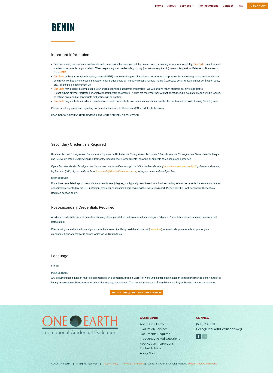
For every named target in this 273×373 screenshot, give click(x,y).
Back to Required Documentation (136, 292)
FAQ (240, 6)
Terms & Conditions (133, 363)
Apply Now (147, 353)
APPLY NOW (258, 5)
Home (159, 6)
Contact (228, 6)
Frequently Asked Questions (160, 338)
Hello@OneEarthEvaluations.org (219, 329)
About (171, 6)
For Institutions (208, 6)
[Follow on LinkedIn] (204, 336)
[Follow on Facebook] (198, 336)
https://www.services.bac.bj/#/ (180, 166)
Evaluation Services (153, 329)
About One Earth (152, 324)
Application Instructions (157, 343)
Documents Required (155, 334)
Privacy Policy (111, 363)
